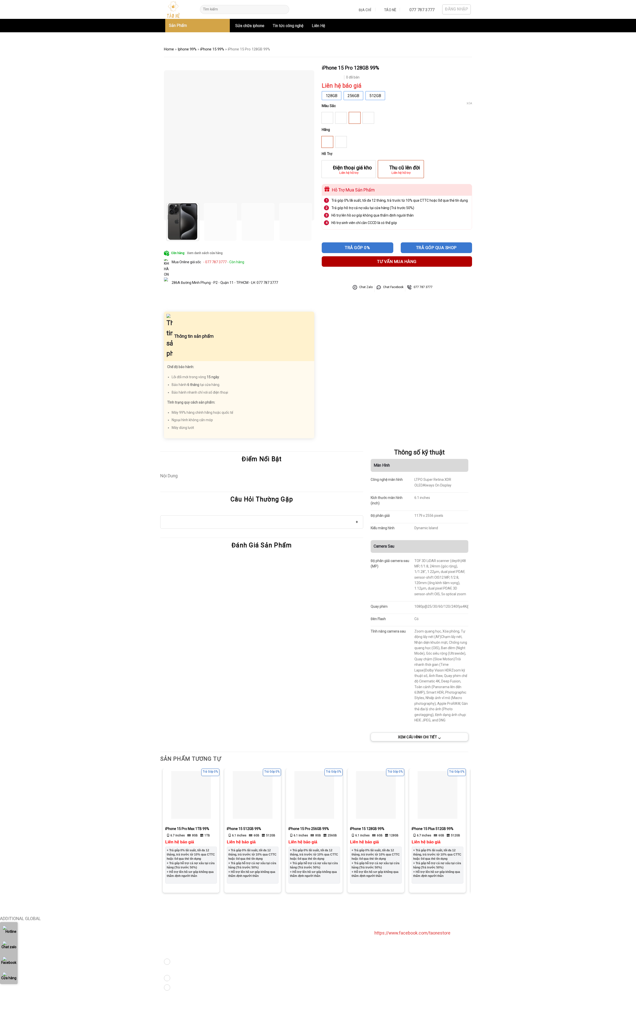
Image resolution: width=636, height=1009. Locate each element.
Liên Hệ (318, 25)
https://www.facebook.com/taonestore (412, 933)
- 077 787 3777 (214, 262)
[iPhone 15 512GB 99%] (253, 795)
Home (169, 49)
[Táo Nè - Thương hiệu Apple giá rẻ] (177, 9)
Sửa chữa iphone (249, 25)
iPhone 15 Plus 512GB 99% (432, 829)
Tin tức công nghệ (288, 25)
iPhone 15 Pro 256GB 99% (308, 829)
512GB (375, 95)
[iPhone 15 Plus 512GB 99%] (437, 795)
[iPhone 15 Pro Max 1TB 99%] (191, 795)
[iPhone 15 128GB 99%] (376, 795)
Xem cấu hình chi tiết (417, 736)
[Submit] (283, 9)
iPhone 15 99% (212, 49)
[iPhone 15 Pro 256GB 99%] (314, 795)
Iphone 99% (187, 49)
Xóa (469, 103)
